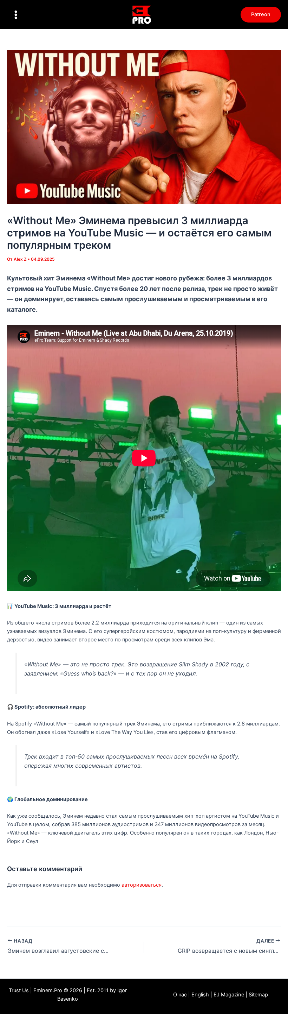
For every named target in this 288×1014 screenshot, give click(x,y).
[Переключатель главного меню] (16, 15)
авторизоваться (142, 885)
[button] (261, 15)
